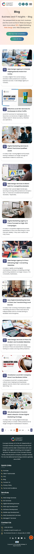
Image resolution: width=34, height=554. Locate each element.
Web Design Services (9, 498)
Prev (3, 430)
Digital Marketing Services (11, 504)
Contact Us (6, 482)
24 (23, 430)
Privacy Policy (7, 485)
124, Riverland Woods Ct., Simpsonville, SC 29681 (17, 533)
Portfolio (5, 471)
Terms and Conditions (10, 488)
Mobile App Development (11, 512)
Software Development (10, 509)
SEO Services (7, 501)
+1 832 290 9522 (23, 4)
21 (14, 430)
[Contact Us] (26, 4)
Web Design (8, 28)
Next (31, 430)
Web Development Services (12, 515)
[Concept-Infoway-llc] (7, 4)
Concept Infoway (20, 544)
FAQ (4, 476)
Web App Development (10, 506)
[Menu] (30, 4)
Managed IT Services (9, 518)
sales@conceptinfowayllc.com (20, 4)
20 (11, 430)
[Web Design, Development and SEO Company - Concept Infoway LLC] (17, 439)
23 (20, 430)
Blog (4, 479)
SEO (17, 25)
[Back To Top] (31, 537)
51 (28, 430)
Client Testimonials (9, 473)
